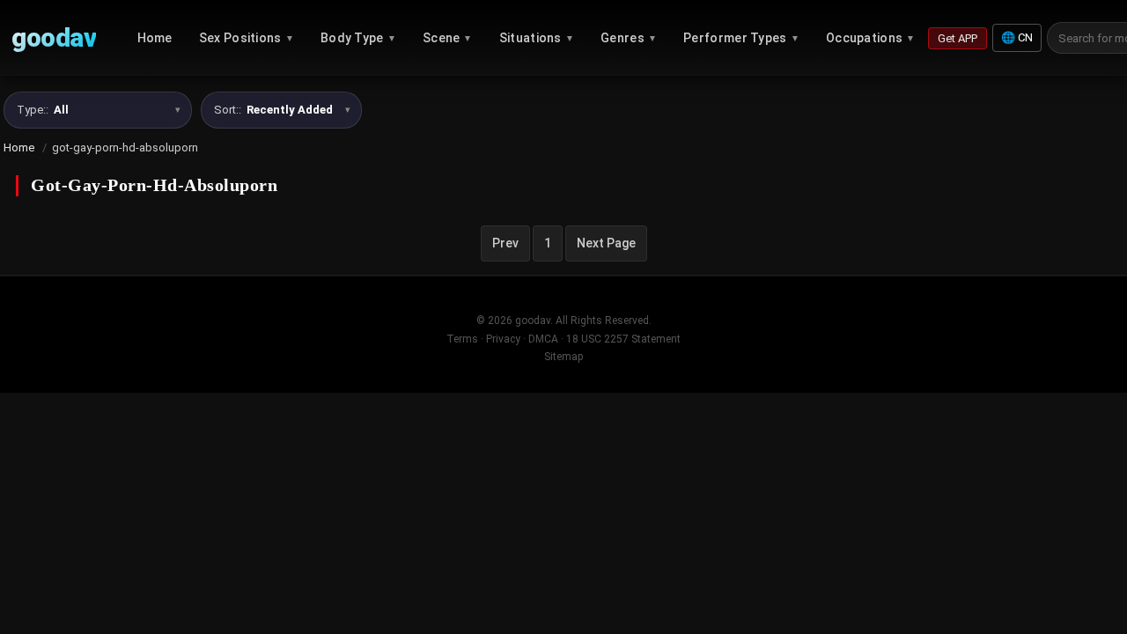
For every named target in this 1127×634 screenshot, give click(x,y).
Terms (462, 339)
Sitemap (563, 356)
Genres (628, 38)
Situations (536, 38)
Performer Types (741, 38)
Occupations (871, 38)
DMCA (543, 339)
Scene (448, 38)
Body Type (358, 38)
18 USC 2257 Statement (623, 339)
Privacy (503, 339)
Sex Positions (246, 38)
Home (155, 38)
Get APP (957, 38)
